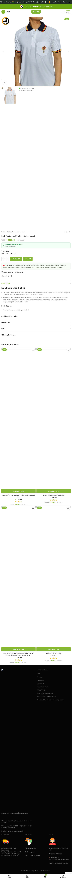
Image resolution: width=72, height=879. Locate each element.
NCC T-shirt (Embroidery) (53, 653)
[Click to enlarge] (5, 83)
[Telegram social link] (11, 276)
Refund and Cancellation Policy (46, 696)
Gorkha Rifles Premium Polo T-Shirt (53, 495)
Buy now (28, 258)
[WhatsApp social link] (9, 276)
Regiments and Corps (13, 232)
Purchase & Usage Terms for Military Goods (50, 700)
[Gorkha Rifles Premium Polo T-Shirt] (53, 418)
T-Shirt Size (5, 251)
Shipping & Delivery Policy (45, 693)
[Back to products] (67, 232)
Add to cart (16, 258)
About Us (40, 677)
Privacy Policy (41, 690)
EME (23, 232)
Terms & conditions (43, 687)
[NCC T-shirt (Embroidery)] (53, 576)
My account (40, 683)
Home (3, 232)
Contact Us (40, 680)
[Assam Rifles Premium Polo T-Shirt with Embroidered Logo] (18, 418)
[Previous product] (65, 232)
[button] (3, 51)
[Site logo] (22, 6)
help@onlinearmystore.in (60, 863)
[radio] (2, 254)
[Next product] (69, 232)
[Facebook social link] (7, 276)
